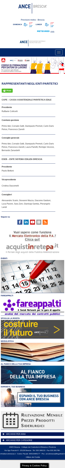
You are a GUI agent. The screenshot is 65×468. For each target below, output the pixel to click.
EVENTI (4, 258)
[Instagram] (38, 222)
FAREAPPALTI (7, 296)
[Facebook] (19, 222)
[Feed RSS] (45, 222)
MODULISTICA (7, 341)
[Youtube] (32, 222)
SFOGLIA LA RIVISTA (10, 318)
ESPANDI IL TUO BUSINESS (13, 387)
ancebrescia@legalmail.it (55, 454)
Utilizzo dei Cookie (33, 457)
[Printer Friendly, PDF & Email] (7, 90)
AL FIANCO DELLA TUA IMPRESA (16, 364)
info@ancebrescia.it (8, 454)
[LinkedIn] (26, 222)
